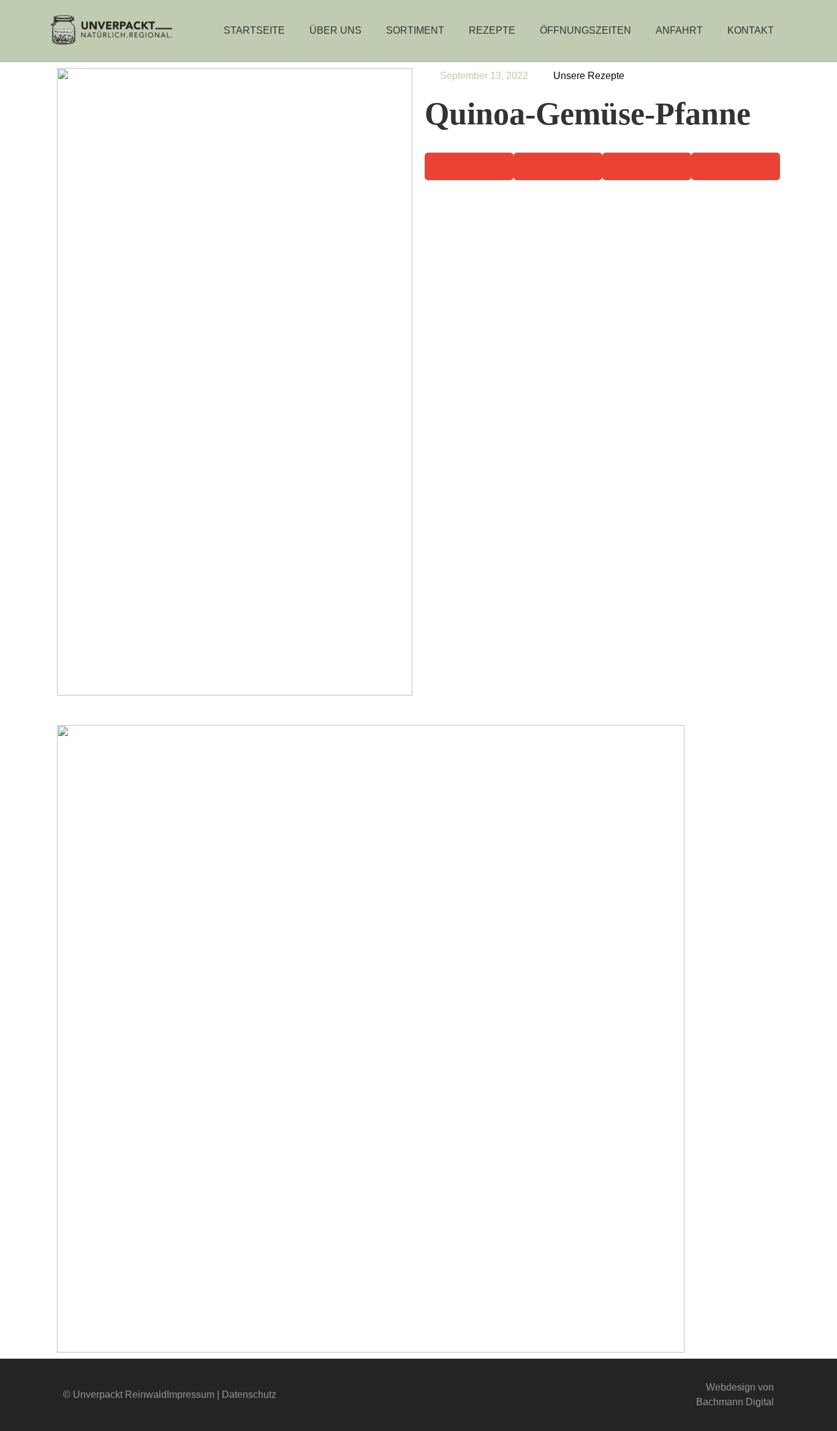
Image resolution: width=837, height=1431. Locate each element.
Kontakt (750, 30)
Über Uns (335, 30)
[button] (469, 166)
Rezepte (492, 30)
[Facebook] (395, 1395)
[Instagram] (442, 1395)
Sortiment (415, 30)
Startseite (254, 30)
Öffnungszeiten (585, 30)
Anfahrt (679, 30)
